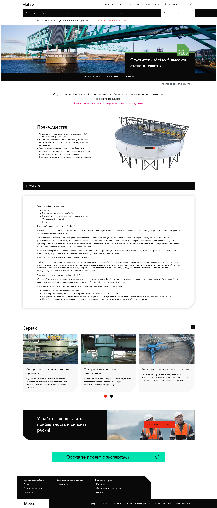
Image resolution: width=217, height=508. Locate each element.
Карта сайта (118, 503)
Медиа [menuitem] (157, 4)
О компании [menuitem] (109, 4)
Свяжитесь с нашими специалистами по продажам (108, 103)
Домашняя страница (47, 21)
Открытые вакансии (34, 488)
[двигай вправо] (193, 327)
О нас (27, 484)
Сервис (130, 76)
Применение (113, 76)
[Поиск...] (184, 4)
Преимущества (91, 76)
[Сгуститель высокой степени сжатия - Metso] (37, 4)
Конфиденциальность (163, 503)
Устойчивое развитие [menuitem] (140, 4)
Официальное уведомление (138, 503)
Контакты (63, 484)
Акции (99, 492)
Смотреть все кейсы (159, 425)
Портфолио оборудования (76, 21)
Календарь (102, 484)
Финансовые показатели (109, 488)
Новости (28, 492)
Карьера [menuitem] (122, 4)
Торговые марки (183, 503)
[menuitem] (171, 4)
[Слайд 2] (111, 396)
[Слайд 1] (105, 396)
